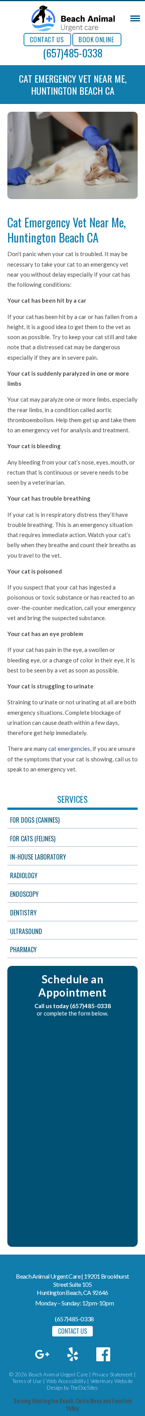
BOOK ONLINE (96, 39)
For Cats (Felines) (32, 838)
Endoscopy (24, 894)
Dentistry (23, 912)
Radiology (24, 875)
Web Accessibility (66, 1381)
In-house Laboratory (38, 856)
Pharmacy (23, 949)
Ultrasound (26, 931)
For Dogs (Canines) (35, 820)
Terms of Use (27, 1381)
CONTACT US (47, 39)
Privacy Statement (112, 1374)
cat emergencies (69, 748)
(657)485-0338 (72, 53)
